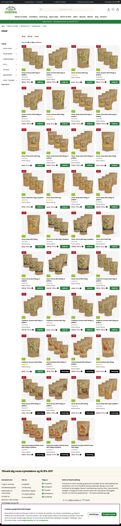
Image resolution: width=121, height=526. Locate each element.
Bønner (30, 36)
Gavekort (103, 17)
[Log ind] (108, 10)
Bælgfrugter (36, 26)
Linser (45, 26)
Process (6, 70)
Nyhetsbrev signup (29, 491)
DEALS (75, 17)
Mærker (90, 17)
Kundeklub (25, 484)
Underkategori (8, 59)
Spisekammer (25, 26)
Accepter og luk (109, 514)
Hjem (3, 26)
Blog (96, 17)
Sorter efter (7, 48)
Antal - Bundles (8, 80)
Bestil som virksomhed (10, 500)
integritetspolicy (27, 520)
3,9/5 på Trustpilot (60, 2)
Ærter (24, 36)
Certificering (26, 487)
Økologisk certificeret (112, 2)
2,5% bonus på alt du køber (85, 2)
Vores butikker (27, 497)
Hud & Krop (43, 17)
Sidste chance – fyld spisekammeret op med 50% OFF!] (60, 22)
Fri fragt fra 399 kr (8, 2)
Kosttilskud (33, 17)
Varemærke (7, 54)
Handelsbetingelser (9, 487)
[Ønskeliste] (113, 10)
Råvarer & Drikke (21, 17)
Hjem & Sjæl (53, 17)
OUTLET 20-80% (65, 17)
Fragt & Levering (8, 484)
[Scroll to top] (60, 525)
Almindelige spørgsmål (10, 503)
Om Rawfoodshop (28, 494)
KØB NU (40, 82)
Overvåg (64, 371)
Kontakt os (6, 496)
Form (5, 64)
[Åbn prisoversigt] (32, 82)
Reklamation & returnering (7, 492)
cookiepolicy (43, 520)
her (31, 518)
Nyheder (83, 17)
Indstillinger (94, 514)
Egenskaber (7, 75)
